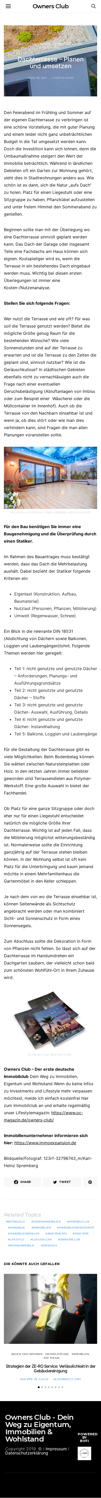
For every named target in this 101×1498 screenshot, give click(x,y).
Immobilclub (79, 1221)
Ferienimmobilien (47, 1221)
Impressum (56, 1448)
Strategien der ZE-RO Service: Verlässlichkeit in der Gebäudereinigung (50, 1368)
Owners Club (51, 6)
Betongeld (16, 1221)
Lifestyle (17, 1239)
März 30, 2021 (37, 78)
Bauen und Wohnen (34, 44)
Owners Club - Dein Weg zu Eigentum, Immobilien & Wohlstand (39, 1428)
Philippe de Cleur (34, 1379)
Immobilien (42, 1227)
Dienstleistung (57, 1354)
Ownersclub (70, 1239)
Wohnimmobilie (22, 1245)
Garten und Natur (67, 44)
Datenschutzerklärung (26, 1453)
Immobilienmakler (24, 1233)
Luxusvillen (42, 1239)
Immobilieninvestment (76, 1227)
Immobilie (17, 1227)
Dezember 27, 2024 (67, 1379)
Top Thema (52, 47)
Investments (57, 1233)
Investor (82, 1233)
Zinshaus (50, 1245)
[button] (38, 1387)
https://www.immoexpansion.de (45, 1142)
